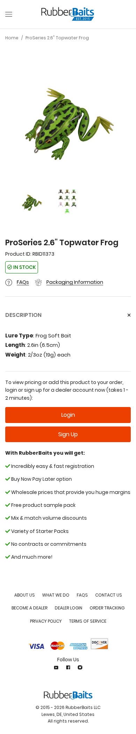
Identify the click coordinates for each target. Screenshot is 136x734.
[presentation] (12, 122)
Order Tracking (107, 608)
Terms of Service (87, 621)
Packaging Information (74, 282)
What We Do (55, 595)
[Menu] (8, 14)
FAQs (23, 282)
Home (11, 38)
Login (68, 415)
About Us (24, 595)
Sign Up (68, 434)
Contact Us (108, 595)
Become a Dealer (29, 608)
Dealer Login (68, 608)
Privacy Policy (46, 621)
